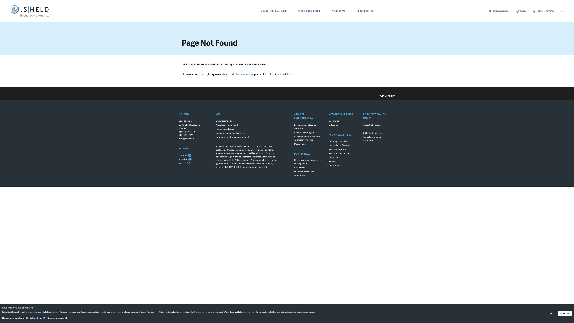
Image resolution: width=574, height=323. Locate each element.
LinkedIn (183, 155)
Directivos (333, 158)
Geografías (334, 121)
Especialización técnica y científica (306, 127)
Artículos (216, 64)
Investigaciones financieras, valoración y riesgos (307, 138)
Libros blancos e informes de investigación (307, 162)
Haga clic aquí (245, 74)
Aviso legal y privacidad (227, 125)
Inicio (185, 64)
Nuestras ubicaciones (339, 154)
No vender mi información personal (232, 137)
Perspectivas (199, 64)
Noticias (332, 162)
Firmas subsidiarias (225, 129)
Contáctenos (335, 166)
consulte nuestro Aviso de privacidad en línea (229, 312)
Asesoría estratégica (304, 132)
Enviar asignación (224, 121)
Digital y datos (300, 144)
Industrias (333, 125)
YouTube (183, 160)
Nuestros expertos (337, 149)
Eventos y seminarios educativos (304, 173)
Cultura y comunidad (338, 141)
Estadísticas (36, 318)
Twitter (182, 164)
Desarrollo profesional (339, 145)
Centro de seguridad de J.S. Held (231, 133)
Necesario (13, 318)
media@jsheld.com (372, 125)
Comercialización (55, 318)
